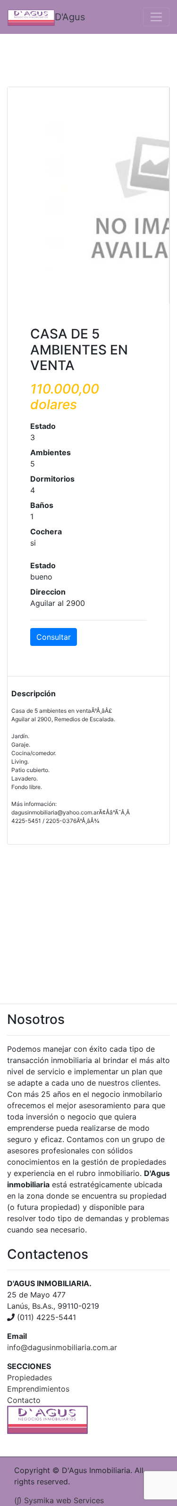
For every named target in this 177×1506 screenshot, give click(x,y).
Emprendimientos (38, 1388)
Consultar (53, 637)
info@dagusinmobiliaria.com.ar (62, 1347)
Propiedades (29, 1377)
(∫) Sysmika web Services (59, 1500)
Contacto (24, 1400)
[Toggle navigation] (156, 17)
